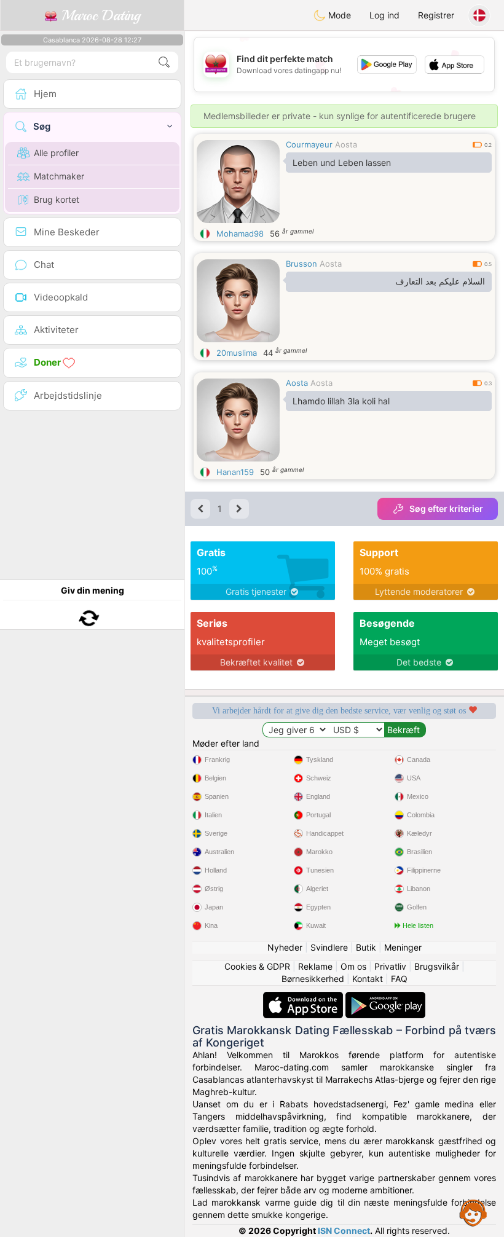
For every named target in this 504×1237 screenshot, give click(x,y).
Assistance (473, 1212)
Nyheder (284, 947)
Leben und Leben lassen (342, 162)
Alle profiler (56, 152)
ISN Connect (344, 1230)
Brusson (301, 264)
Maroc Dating (98, 15)
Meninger (403, 947)
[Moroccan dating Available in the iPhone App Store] (304, 997)
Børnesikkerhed (313, 978)
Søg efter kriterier (446, 508)
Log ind (384, 15)
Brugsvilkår (436, 966)
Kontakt (367, 978)
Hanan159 (235, 472)
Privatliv (390, 966)
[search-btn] (164, 62)
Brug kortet (56, 199)
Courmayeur (309, 144)
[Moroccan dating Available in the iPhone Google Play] (385, 997)
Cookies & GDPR (257, 966)
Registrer (436, 15)
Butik (366, 947)
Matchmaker (59, 176)
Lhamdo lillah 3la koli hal (341, 401)
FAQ (399, 978)
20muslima (236, 353)
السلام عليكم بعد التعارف (440, 281)
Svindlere (329, 947)
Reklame (315, 966)
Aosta (346, 144)
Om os (353, 966)
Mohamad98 (240, 233)
